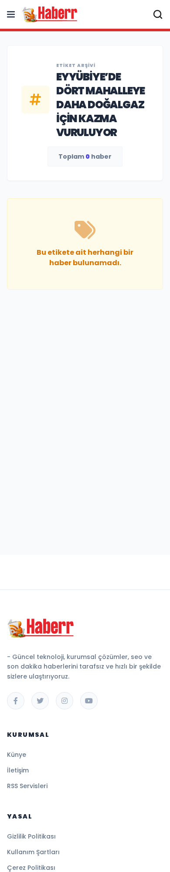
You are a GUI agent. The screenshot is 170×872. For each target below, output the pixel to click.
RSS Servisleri (27, 786)
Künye (16, 754)
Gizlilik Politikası (31, 836)
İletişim (18, 770)
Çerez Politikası (31, 867)
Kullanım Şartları (33, 852)
